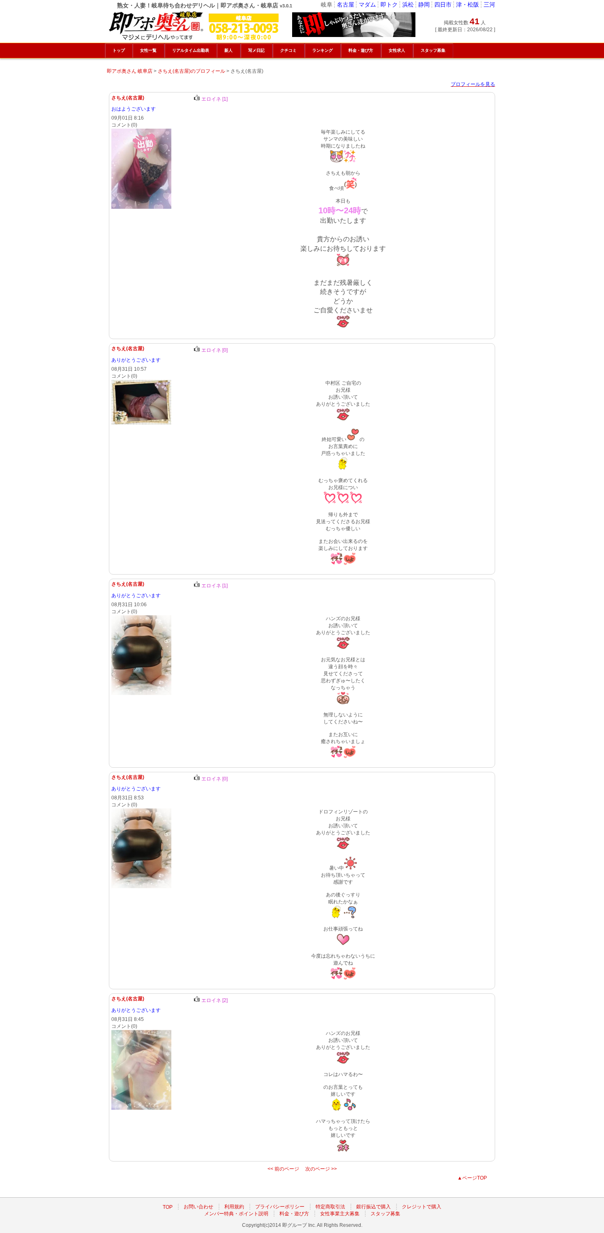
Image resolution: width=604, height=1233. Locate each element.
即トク (389, 4)
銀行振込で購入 (373, 1207)
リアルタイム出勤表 (190, 50)
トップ (119, 50)
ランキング (322, 50)
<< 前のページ (283, 1169)
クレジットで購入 (421, 1207)
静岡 (424, 4)
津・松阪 (467, 4)
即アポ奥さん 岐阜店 (129, 71)
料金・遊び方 (294, 1214)
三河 (489, 4)
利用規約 (234, 1207)
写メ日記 (256, 50)
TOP (168, 1207)
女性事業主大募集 (340, 1214)
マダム (367, 4)
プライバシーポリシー (279, 1207)
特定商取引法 (330, 1207)
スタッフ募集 (385, 1214)
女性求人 (397, 50)
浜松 (408, 4)
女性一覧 (148, 50)
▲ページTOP (472, 1178)
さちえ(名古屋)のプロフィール (191, 71)
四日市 (443, 4)
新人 (228, 50)
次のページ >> (321, 1169)
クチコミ (288, 50)
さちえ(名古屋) (127, 98)
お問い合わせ (198, 1207)
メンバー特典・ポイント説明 (236, 1214)
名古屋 (345, 4)
